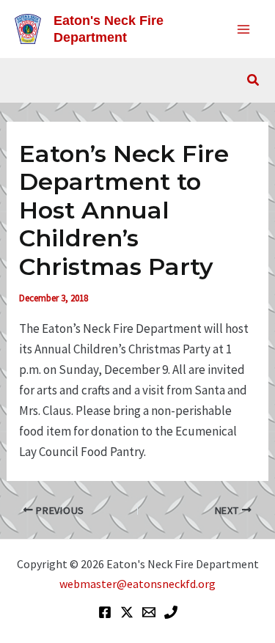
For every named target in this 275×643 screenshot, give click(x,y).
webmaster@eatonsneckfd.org (137, 583)
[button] (253, 80)
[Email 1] (148, 612)
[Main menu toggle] (244, 29)
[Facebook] (104, 612)
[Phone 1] (170, 612)
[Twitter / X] (126, 612)
